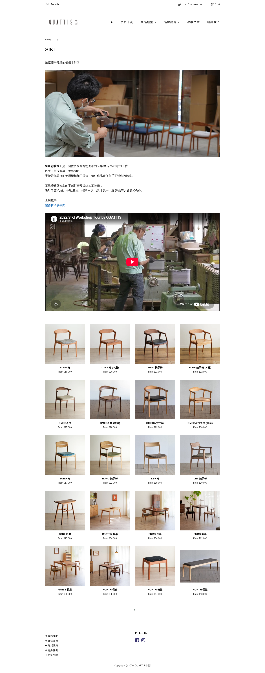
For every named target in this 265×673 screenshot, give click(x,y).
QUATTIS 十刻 (143, 665)
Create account (196, 4)
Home (48, 39)
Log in (179, 4)
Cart (217, 4)
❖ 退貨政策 (51, 645)
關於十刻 (127, 22)
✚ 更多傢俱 (51, 650)
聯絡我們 (213, 22)
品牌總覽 (171, 22)
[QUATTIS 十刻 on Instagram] (143, 640)
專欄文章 (193, 22)
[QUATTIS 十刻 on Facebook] (137, 640)
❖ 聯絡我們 (51, 635)
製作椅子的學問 (55, 205)
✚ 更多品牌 (51, 655)
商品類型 (147, 22)
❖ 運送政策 (51, 640)
